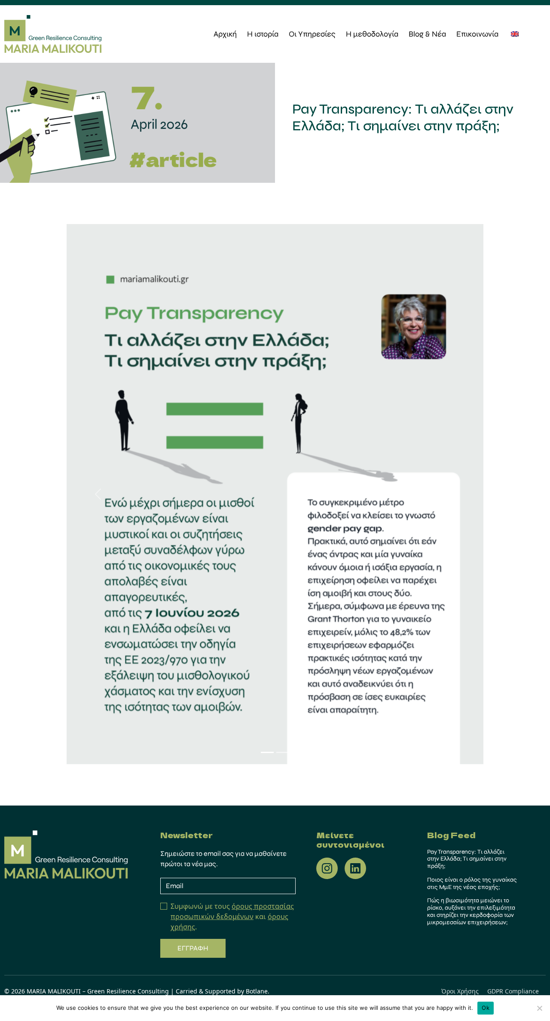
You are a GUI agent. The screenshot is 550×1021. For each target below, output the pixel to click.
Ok (485, 1007)
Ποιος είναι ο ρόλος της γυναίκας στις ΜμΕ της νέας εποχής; (472, 883)
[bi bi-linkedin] (355, 868)
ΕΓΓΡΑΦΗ (192, 948)
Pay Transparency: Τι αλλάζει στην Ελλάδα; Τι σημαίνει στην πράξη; (467, 859)
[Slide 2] (282, 752)
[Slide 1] (267, 752)
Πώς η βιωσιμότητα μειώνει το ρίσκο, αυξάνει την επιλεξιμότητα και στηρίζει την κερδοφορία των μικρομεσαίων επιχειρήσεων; (471, 911)
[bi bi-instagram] (327, 868)
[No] (539, 1008)
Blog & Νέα (427, 34)
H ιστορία (262, 34)
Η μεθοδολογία (372, 34)
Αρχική (225, 34)
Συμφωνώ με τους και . (232, 916)
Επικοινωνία (477, 34)
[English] (514, 33)
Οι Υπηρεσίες (312, 34)
